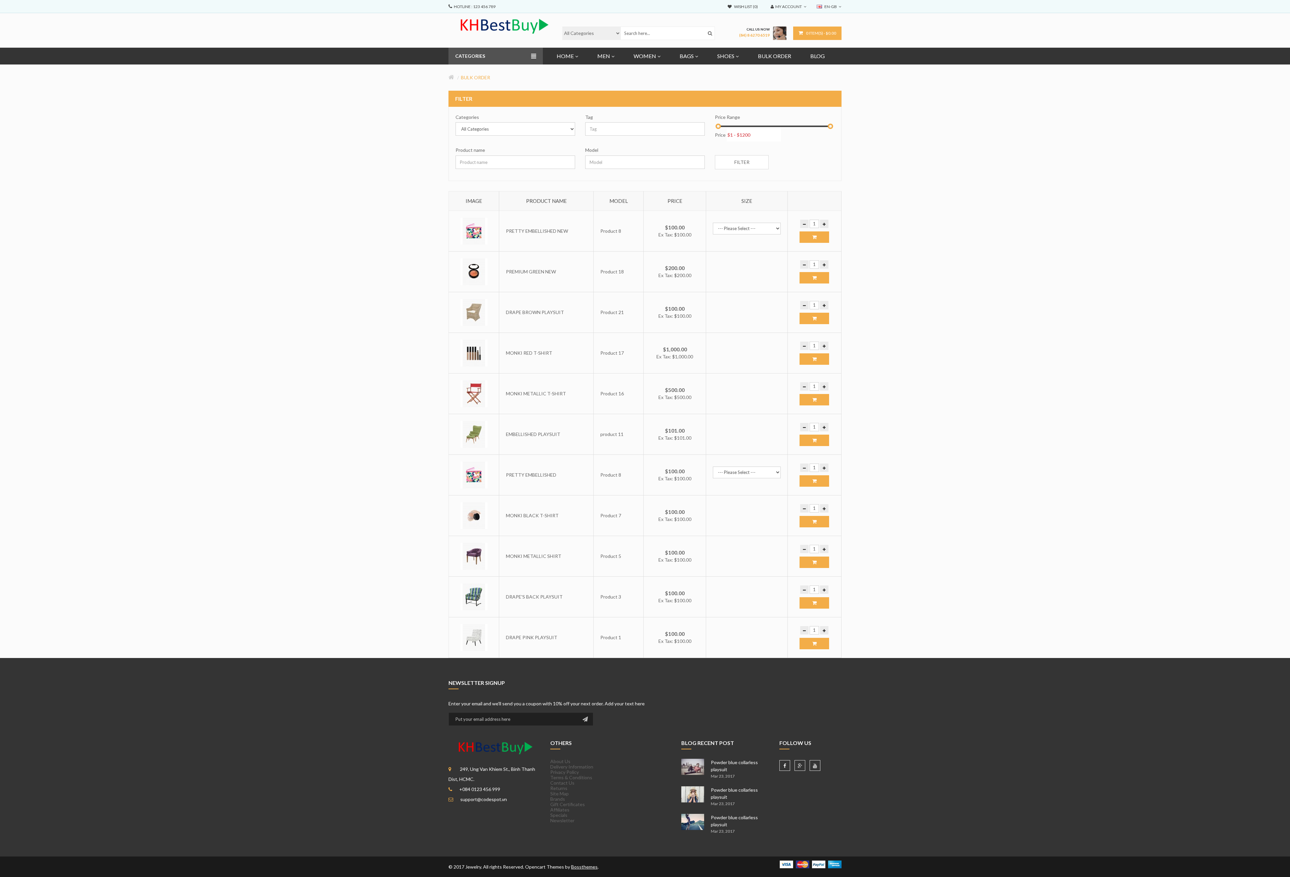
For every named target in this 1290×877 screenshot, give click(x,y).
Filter (741, 162)
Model (591, 150)
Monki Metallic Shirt (533, 556)
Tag (589, 117)
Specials (558, 815)
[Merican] (835, 864)
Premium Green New (531, 271)
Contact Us (562, 783)
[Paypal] (818, 864)
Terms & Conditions (571, 777)
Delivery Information (571, 767)
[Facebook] (784, 765)
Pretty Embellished (531, 475)
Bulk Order (475, 77)
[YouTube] (815, 765)
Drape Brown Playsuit (535, 312)
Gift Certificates (567, 804)
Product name (470, 150)
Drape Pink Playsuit (531, 637)
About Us (560, 761)
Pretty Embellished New (537, 231)
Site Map (559, 793)
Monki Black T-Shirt (532, 515)
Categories (467, 117)
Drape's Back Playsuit (534, 597)
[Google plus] (799, 765)
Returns (558, 788)
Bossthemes (584, 867)
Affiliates (559, 810)
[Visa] (786, 864)
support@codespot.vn (483, 799)
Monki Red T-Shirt (529, 353)
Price (720, 135)
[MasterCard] (802, 864)
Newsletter (562, 820)
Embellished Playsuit (533, 434)
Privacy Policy (564, 772)
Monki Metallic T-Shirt (536, 393)
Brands (557, 799)
